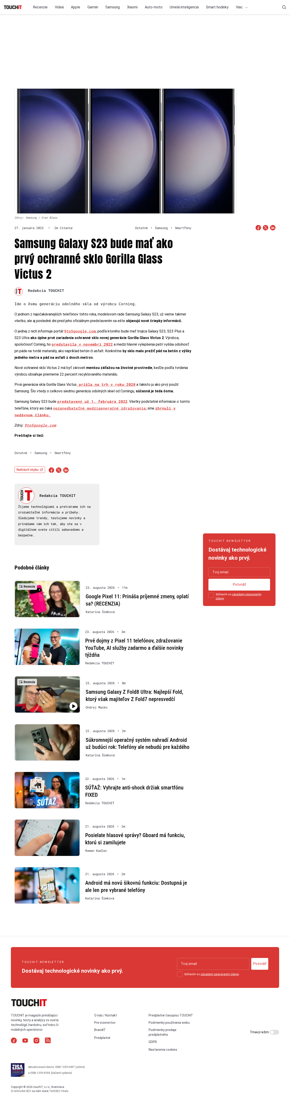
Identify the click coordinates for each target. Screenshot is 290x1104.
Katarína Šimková (100, 611)
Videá (59, 7)
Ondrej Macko (96, 707)
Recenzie (40, 7)
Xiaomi (132, 7)
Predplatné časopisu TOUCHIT (171, 1015)
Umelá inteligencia (184, 7)
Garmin (92, 7)
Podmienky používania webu (169, 1022)
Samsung (112, 7)
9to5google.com (80, 331)
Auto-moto (153, 7)
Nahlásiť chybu (28, 469)
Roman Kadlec (96, 850)
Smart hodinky (217, 7)
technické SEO (22, 1091)
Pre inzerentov (105, 1022)
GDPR (153, 1042)
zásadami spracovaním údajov (220, 974)
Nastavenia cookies (163, 1049)
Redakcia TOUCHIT (46, 290)
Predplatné (102, 1038)
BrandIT (100, 1030)
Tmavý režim (260, 1032)
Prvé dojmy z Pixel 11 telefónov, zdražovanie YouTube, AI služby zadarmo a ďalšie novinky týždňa (134, 647)
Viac (240, 7)
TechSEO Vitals (58, 1091)
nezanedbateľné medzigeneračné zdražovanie (99, 408)
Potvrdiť (239, 584)
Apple (75, 7)
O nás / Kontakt (105, 1015)
